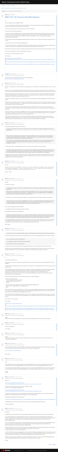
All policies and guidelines (42, 450)
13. (5, 378)
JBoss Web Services (8, 8)
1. (5, 75)
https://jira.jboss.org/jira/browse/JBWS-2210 (13, 58)
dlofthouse (6, 83)
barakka (6, 358)
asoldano (6, 122)
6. (5, 230)
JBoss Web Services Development (17, 8)
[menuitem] (3, 5)
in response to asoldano (18, 322)
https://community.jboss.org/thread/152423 (12, 350)
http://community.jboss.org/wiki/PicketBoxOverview (15, 78)
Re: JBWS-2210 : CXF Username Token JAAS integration (15, 75)
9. (5, 324)
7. (5, 255)
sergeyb (6, 14)
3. (5, 124)
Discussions (24, 8)
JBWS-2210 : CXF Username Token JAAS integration (22, 17)
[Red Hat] (6, 450)
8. (5, 315)
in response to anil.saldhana (19, 161)
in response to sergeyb (19, 83)
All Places (2, 8)
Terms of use (36, 450)
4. (5, 162)
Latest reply (8, 11)
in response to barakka (17, 376)
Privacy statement (30, 450)
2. (5, 84)
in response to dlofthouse (19, 122)
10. (5, 334)
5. (5, 180)
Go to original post (53, 444)
